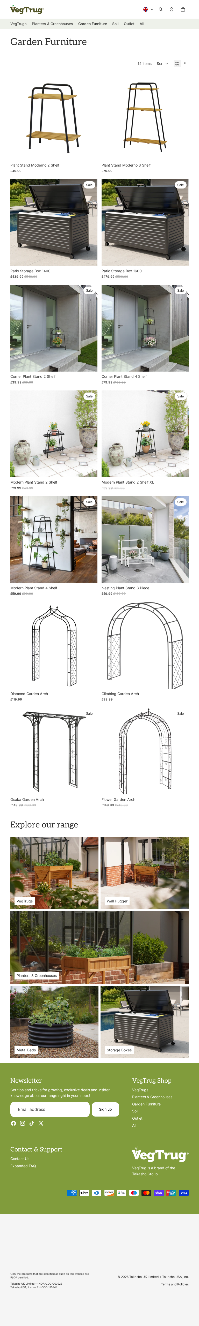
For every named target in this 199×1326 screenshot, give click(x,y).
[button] (162, 63)
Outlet (137, 1118)
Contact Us (19, 1159)
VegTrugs (140, 1090)
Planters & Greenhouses (152, 1097)
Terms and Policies (175, 1284)
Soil (135, 1111)
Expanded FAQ (23, 1166)
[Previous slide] (18, 117)
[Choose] (180, 575)
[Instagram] (22, 1123)
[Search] (160, 9)
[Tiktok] (32, 1123)
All (134, 1125)
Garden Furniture (146, 1104)
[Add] (89, 152)
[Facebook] (13, 1123)
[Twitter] (41, 1123)
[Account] (171, 9)
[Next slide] (89, 117)
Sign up (105, 1109)
